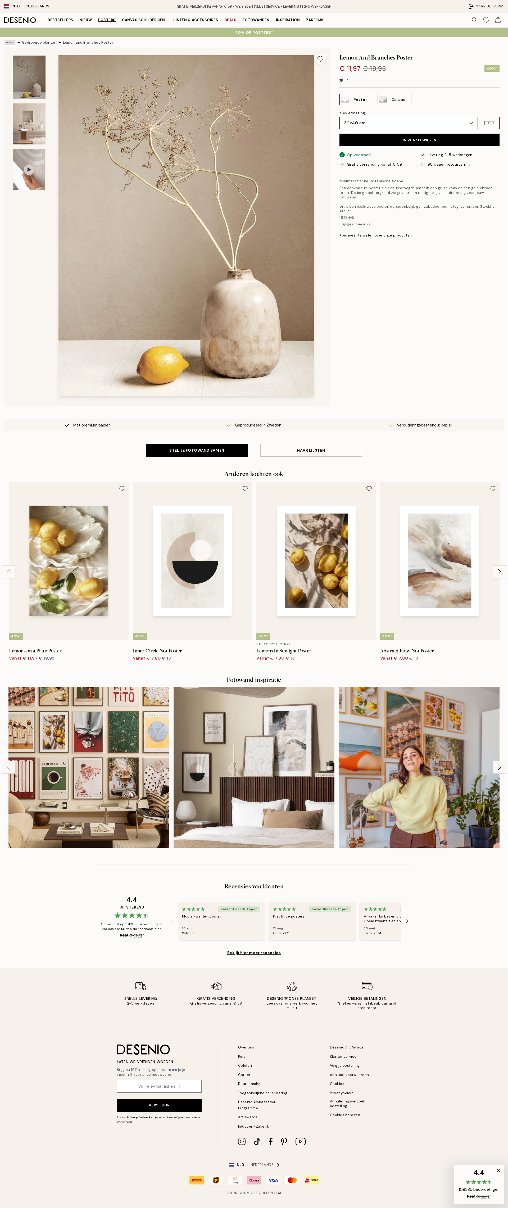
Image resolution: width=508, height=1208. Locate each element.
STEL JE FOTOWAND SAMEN (196, 450)
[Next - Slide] (499, 571)
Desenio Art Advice (347, 1047)
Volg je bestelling (345, 1065)
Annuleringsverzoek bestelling (347, 1103)
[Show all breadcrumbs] (9, 42)
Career (244, 1075)
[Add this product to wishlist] (320, 58)
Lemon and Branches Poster (88, 42)
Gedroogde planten (39, 42)
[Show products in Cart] (498, 20)
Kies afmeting (352, 113)
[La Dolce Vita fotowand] (419, 767)
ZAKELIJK (315, 20)
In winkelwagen (420, 140)
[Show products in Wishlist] (486, 20)
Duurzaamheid (251, 1084)
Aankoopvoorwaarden (349, 1075)
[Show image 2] (29, 123)
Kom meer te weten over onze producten (375, 235)
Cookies (337, 1084)
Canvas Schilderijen (143, 20)
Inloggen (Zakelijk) (254, 1126)
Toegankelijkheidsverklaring (263, 1093)
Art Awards (247, 1117)
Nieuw (86, 20)
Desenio (269, 1193)
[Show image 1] (29, 77)
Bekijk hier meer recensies (254, 952)
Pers (242, 1056)
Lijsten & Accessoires (194, 20)
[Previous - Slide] (8, 571)
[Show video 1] (29, 169)
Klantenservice (343, 1056)
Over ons (246, 1047)
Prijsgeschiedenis (355, 224)
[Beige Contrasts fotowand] (254, 767)
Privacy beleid (137, 1117)
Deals (231, 20)
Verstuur (159, 1105)
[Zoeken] (474, 20)
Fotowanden (256, 20)
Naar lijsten (311, 450)
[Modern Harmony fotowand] (88, 767)
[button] (490, 123)
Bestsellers (60, 20)
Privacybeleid (342, 1093)
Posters (107, 20)
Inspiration (288, 20)
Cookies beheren (345, 1115)
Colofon (245, 1065)
